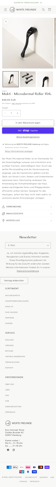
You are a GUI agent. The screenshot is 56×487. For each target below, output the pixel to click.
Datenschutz (31, 477)
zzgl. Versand (16, 103)
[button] (5, 10)
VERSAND (9, 345)
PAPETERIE (9, 318)
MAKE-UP (9, 307)
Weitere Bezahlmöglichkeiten (28, 137)
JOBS (7, 390)
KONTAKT (9, 368)
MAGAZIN (9, 340)
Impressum (34, 481)
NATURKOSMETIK (12, 295)
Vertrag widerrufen (14, 280)
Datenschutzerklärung (28, 271)
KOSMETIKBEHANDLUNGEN (17, 301)
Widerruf (44, 477)
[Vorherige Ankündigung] (5, 3)
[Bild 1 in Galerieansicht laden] (11, 79)
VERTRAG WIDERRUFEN (15, 356)
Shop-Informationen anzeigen (19, 151)
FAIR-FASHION (11, 312)
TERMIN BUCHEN (12, 362)
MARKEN (9, 323)
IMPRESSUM (10, 412)
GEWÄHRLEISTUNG (13, 407)
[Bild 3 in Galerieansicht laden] (45, 79)
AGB (7, 401)
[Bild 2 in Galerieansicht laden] (28, 79)
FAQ (7, 395)
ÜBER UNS (9, 384)
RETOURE (9, 351)
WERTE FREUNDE (15, 477)
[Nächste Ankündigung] (51, 3)
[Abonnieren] (48, 245)
